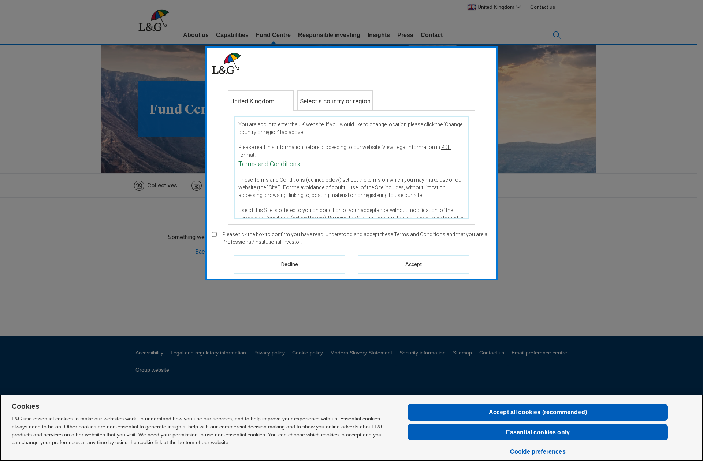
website (247, 187)
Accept (413, 264)
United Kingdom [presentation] (252, 101)
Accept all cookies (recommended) (538, 412)
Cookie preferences (538, 452)
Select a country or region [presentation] (335, 101)
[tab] (261, 100)
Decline (289, 264)
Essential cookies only (538, 432)
